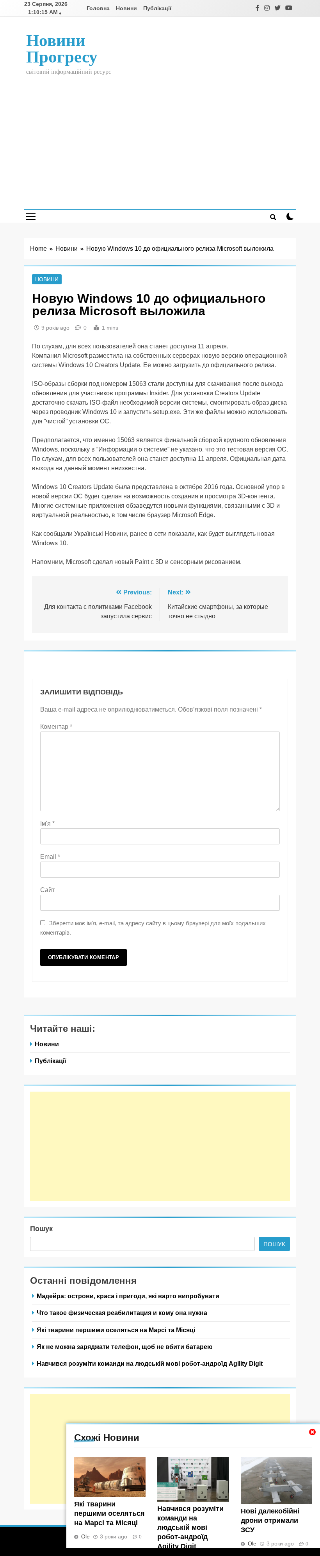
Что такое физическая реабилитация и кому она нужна (122, 1312)
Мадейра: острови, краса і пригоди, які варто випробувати (128, 1295)
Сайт (47, 890)
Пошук (41, 1229)
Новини (126, 8)
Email (50, 856)
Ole (85, 1536)
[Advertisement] (160, 137)
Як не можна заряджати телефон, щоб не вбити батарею (125, 1346)
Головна (98, 8)
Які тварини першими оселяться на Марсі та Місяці (109, 1513)
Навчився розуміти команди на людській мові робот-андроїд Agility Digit (190, 1527)
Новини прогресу (62, 48)
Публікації (157, 8)
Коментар (56, 726)
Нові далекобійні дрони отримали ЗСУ (270, 1520)
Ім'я (47, 823)
